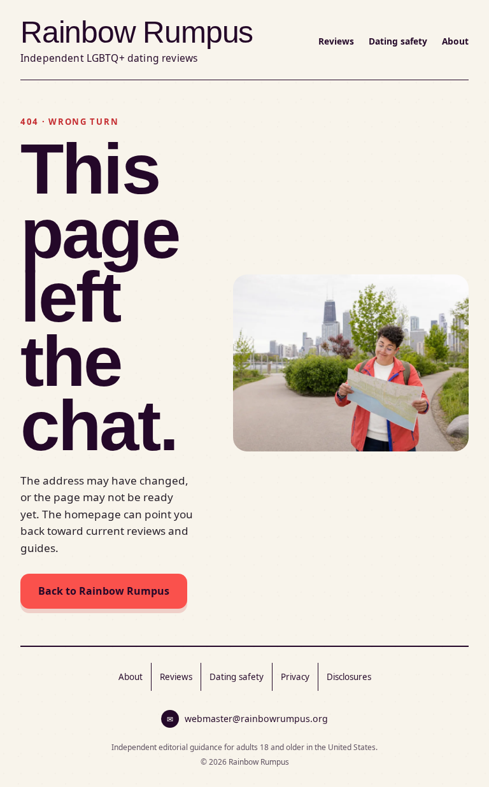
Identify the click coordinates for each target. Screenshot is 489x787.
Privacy (295, 677)
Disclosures (349, 677)
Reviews (336, 41)
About (455, 41)
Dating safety (398, 41)
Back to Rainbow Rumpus (103, 591)
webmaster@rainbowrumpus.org (247, 719)
